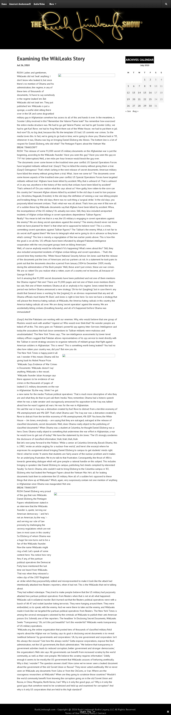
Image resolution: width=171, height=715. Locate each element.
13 (133, 92)
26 (128, 105)
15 (144, 92)
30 (150, 105)
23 (150, 99)
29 (144, 105)
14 (139, 92)
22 (144, 99)
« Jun (128, 111)
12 (128, 92)
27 (133, 105)
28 (139, 105)
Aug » (135, 111)
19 (128, 99)
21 (139, 99)
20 (133, 99)
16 (150, 92)
